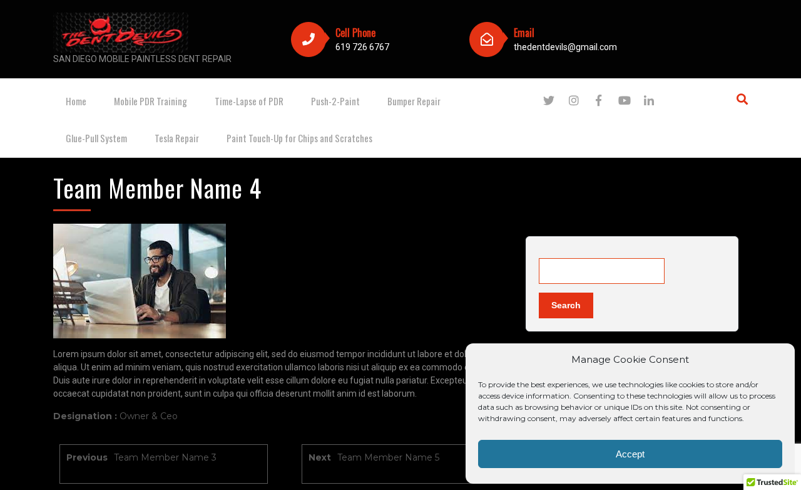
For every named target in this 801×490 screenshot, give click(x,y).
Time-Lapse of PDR (249, 100)
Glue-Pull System (96, 137)
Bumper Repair (414, 100)
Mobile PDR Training (150, 100)
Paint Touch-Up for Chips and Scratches (299, 137)
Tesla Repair (177, 137)
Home (76, 100)
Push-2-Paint (335, 100)
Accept (630, 454)
